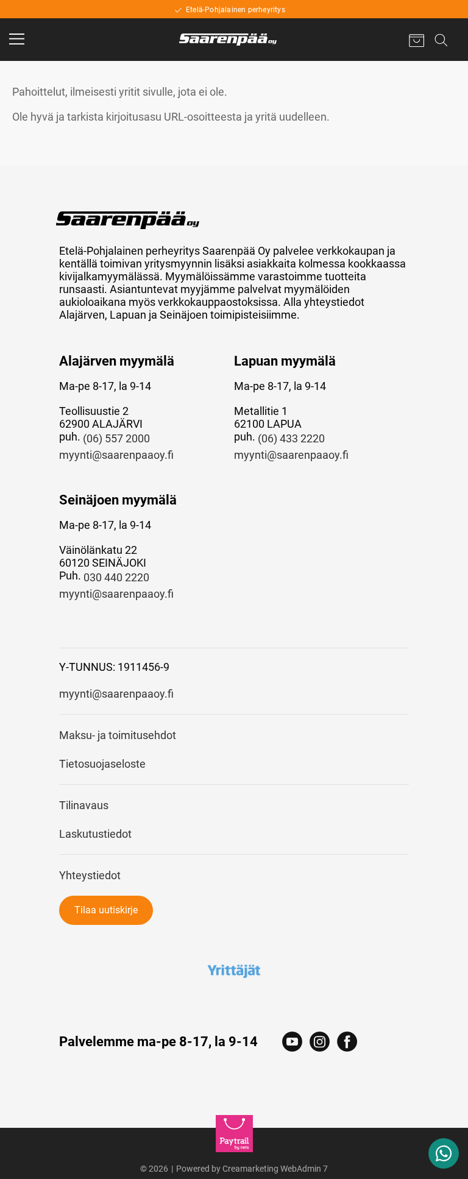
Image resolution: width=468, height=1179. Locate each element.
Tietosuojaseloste (102, 763)
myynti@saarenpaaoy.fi (116, 454)
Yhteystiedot (90, 875)
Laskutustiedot (95, 833)
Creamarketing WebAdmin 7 (275, 1169)
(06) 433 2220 (291, 438)
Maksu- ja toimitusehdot (117, 735)
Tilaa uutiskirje (106, 910)
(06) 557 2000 (116, 438)
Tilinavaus (83, 805)
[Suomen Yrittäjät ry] (234, 970)
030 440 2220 (116, 577)
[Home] (228, 39)
